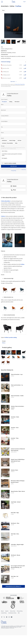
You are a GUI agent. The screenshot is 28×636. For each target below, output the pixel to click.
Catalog (10, 101)
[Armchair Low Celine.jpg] (8, 357)
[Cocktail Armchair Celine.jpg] (19, 42)
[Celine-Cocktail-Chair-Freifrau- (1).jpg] (8, 42)
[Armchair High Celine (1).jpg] (8, 362)
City (2, 127)
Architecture (4, 140)
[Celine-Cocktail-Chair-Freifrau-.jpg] (24, 42)
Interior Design (12, 140)
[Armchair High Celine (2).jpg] (3, 362)
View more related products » (13, 586)
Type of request (4, 99)
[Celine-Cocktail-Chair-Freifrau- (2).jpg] (13, 42)
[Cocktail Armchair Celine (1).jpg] (3, 357)
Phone (2, 132)
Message (2, 146)
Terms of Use (17, 84)
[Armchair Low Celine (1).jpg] (18, 357)
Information (17, 101)
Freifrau (18, 6)
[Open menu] (2, 2)
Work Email (3, 110)
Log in (24, 1)
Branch (2, 138)
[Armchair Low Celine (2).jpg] (13, 357)
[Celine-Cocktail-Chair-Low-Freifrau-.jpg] (3, 42)
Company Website (4, 115)
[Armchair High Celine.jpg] (23, 357)
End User (19, 140)
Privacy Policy (22, 84)
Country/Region (4, 121)
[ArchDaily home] (13, 2)
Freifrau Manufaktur (5, 201)
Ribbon (3, 343)
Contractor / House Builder (7, 143)
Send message (13, 166)
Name (2, 104)
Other (16, 143)
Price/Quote (4, 101)
